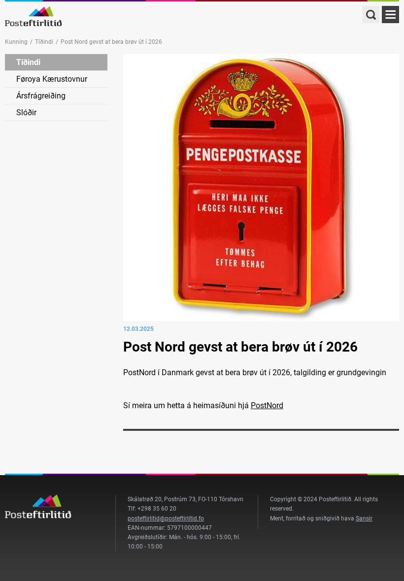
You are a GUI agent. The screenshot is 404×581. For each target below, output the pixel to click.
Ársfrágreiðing (41, 95)
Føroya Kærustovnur (51, 79)
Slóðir (26, 112)
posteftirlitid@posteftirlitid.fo (166, 518)
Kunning (16, 41)
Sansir (364, 518)
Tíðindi (44, 41)
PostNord (267, 405)
